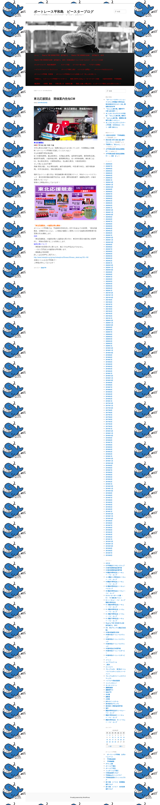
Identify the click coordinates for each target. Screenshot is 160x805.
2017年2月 (109, 426)
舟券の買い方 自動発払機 (63, 83)
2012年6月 (109, 555)
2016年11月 (109, 433)
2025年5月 (109, 198)
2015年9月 (109, 465)
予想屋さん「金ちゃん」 (113, 144)
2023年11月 (109, 240)
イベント (108, 660)
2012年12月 (109, 541)
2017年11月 (109, 405)
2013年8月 (109, 523)
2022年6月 (109, 279)
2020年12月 (109, 320)
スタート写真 (65, 65)
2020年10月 (109, 325)
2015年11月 (109, 461)
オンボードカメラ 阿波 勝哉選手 (45, 65)
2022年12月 (109, 265)
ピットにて (109, 667)
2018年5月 (109, 392)
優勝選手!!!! (109, 690)
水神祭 (108, 699)
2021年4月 (109, 311)
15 (107, 740)
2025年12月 (109, 182)
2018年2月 (109, 399)
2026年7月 (109, 166)
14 (124, 737)
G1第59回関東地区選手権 (114, 568)
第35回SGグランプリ (112, 704)
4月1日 (108, 563)
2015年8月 (109, 468)
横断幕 (108, 697)
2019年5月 (109, 364)
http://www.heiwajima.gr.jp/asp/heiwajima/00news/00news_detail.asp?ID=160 (61, 257)
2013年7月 (109, 525)
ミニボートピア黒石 (112, 770)
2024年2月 (109, 233)
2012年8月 (109, 550)
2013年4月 (109, 532)
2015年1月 (109, 484)
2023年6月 (109, 251)
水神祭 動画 (48, 83)
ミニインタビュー (111, 683)
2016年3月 (109, 452)
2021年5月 (109, 309)
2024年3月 (109, 231)
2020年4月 (109, 339)
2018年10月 (109, 380)
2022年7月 (109, 277)
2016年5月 (109, 447)
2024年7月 (109, 221)
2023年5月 (109, 254)
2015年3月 (109, 479)
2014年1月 (109, 511)
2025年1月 (109, 208)
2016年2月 (109, 454)
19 (118, 740)
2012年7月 (109, 553)
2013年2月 (109, 537)
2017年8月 (109, 412)
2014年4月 (109, 505)
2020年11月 (109, 323)
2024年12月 (109, 210)
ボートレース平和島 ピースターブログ (64, 11)
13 (121, 737)
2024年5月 (109, 226)
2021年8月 (109, 302)
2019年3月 (109, 369)
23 (110, 742)
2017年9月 (109, 410)
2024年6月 (109, 224)
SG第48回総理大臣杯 (112, 632)
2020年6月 (109, 334)
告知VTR (43, 268)
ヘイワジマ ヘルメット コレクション (46, 69)
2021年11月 (109, 295)
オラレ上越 (109, 764)
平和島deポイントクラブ (113, 775)
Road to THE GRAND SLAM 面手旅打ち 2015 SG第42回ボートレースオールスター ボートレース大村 (68, 60)
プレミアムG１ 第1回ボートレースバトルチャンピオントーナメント (116, 671)
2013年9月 (109, 521)
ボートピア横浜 (111, 766)
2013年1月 (109, 539)
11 (115, 737)
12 (118, 737)
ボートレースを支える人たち (103, 69)
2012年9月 (109, 548)
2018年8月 (109, 385)
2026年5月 (109, 171)
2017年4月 (109, 422)
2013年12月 (109, 514)
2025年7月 (109, 194)
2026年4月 (109, 173)
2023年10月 (109, 242)
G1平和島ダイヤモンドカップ (115, 565)
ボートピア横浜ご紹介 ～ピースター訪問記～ (76, 69)
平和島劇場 (110, 761)
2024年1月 (109, 235)
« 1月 (109, 746)
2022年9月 (109, 272)
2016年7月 (109, 442)
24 (112, 742)
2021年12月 (109, 293)
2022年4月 (109, 284)
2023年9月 (109, 244)
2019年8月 (109, 357)
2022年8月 (109, 274)
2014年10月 (109, 491)
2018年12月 (109, 376)
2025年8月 (109, 191)
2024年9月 (109, 217)
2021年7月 (109, 304)
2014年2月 (109, 509)
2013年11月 (109, 516)
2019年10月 (109, 353)
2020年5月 (109, 336)
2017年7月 (109, 415)
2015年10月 (109, 463)
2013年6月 (109, 527)
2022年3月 (109, 286)
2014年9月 (109, 493)
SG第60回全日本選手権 (113, 648)
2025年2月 (109, 205)
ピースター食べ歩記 (79, 65)
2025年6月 (109, 196)
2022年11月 (109, 267)
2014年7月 (109, 498)
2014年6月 (109, 500)
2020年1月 (109, 346)
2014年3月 (109, 507)
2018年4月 (109, 394)
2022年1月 (109, 290)
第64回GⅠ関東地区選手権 (115, 706)
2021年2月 (109, 316)
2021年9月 (109, 300)
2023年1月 (109, 263)
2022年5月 (109, 281)
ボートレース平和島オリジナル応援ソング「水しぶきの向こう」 (76, 74)
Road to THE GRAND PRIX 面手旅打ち (55, 55)
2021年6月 (109, 307)
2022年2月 (109, 288)
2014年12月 (109, 486)
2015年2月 (109, 482)
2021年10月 (109, 297)
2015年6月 (109, 472)
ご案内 (108, 664)
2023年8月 (109, 247)
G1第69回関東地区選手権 (114, 570)
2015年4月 (109, 477)
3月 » (121, 746)
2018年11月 (109, 378)
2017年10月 (109, 408)
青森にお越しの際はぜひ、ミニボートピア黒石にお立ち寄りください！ (98, 83)
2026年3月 (109, 175)
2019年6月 (109, 362)
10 (112, 737)
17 (112, 740)
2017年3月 (109, 424)
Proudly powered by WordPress (80, 797)
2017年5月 (109, 419)
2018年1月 (109, 401)
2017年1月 (109, 429)
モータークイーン (111, 685)
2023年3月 (109, 258)
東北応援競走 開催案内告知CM (54, 99)
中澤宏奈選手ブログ (112, 773)
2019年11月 (109, 350)
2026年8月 (109, 164)
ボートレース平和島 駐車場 (43, 74)
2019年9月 (109, 355)
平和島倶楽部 (111, 759)
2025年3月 (109, 203)
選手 (107, 708)
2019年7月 (109, 359)
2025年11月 (109, 184)
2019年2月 (109, 371)
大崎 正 (113, 156)
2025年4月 (109, 201)
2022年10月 (109, 270)
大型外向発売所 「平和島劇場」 (113, 79)
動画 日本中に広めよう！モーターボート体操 (84, 79)
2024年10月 (109, 214)
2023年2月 (109, 261)
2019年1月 (109, 373)
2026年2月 (109, 178)
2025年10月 (109, 187)
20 (121, 740)
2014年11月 (109, 488)
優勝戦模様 (109, 687)
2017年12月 (109, 403)
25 (115, 742)
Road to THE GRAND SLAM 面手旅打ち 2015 (87, 55)
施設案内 (37, 83)
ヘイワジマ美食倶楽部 (113, 680)
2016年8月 (109, 440)
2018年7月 (109, 387)
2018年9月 (109, 382)
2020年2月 (109, 343)
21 (124, 740)
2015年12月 (109, 458)
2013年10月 (109, 518)
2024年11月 (109, 212)
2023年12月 (109, 237)
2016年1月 (109, 456)
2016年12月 (109, 431)
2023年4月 (109, 256)
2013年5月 (109, 530)
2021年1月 (109, 318)
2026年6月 (109, 168)
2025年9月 (109, 189)
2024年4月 (109, 228)
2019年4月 (109, 366)
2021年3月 (109, 313)
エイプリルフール (111, 662)
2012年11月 (109, 544)
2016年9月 (109, 438)
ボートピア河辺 (111, 768)
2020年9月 (109, 327)
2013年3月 (109, 534)
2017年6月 (109, 417)
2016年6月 (109, 445)
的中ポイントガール (112, 701)
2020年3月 (109, 341)
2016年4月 (109, 449)
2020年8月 (109, 330)
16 (110, 740)
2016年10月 (109, 435)
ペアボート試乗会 (94, 65)
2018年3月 (109, 396)
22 (107, 742)
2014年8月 (109, 495)
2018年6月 (109, 389)
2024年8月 (109, 219)
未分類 (108, 694)
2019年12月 (109, 348)
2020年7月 (109, 332)
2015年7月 (109, 470)
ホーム (36, 55)
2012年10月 (109, 546)
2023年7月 (109, 249)
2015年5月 (109, 475)
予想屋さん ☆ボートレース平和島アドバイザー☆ (50, 79)
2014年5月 (109, 502)
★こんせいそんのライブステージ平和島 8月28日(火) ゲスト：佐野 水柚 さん (115, 124)
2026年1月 (109, 180)
